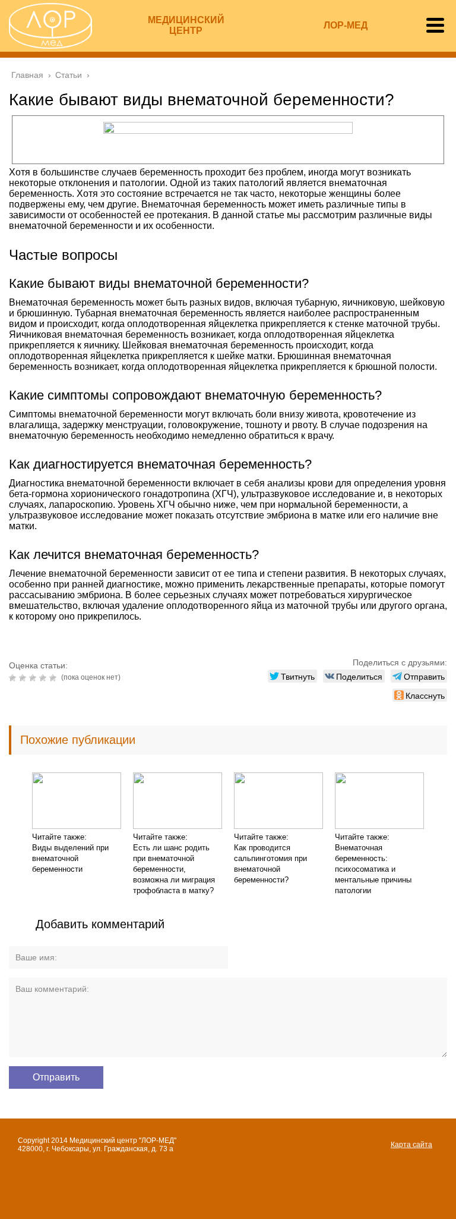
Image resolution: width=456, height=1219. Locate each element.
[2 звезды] (24, 677)
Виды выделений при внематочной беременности (70, 858)
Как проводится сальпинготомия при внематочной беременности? (270, 863)
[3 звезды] (34, 677)
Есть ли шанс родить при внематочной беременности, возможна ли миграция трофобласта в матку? (174, 869)
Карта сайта (411, 1145)
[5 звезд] (54, 677)
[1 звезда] (14, 677)
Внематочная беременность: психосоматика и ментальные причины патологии (373, 869)
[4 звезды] (44, 677)
